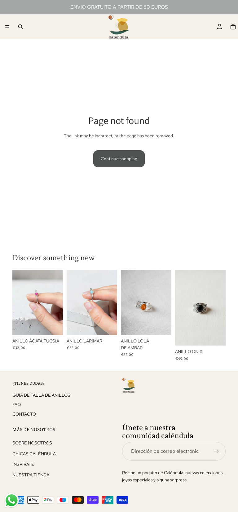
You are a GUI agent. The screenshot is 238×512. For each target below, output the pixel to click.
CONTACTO (24, 414)
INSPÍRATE (23, 464)
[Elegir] (53, 325)
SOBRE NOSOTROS (32, 443)
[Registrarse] (216, 451)
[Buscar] (20, 26)
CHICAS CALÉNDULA (34, 453)
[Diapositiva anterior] (19, 302)
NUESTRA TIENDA (30, 475)
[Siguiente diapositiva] (56, 302)
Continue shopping (119, 158)
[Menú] (7, 27)
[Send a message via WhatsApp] (11, 500)
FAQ (16, 404)
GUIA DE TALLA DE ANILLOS (41, 395)
